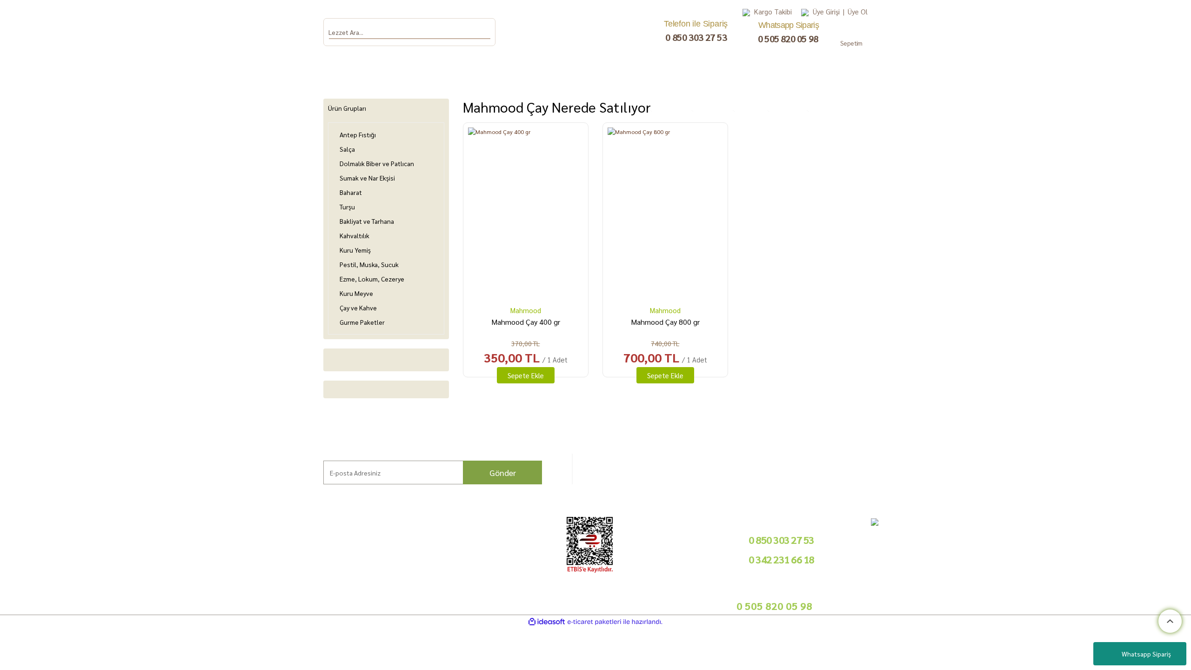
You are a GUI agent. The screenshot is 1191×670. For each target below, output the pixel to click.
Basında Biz (457, 570)
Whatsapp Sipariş (1146, 654)
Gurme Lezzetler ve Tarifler (228, 537)
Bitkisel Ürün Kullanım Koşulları (232, 570)
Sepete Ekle (526, 375)
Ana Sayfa (78, 537)
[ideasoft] (546, 621)
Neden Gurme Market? (221, 580)
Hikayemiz (79, 559)
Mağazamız (81, 580)
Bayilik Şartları (461, 537)
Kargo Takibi (773, 11)
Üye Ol (858, 11)
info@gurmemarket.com (473, 594)
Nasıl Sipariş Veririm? (218, 559)
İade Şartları (333, 559)
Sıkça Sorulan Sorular (218, 548)
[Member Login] (805, 11)
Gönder (502, 472)
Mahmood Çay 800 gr (665, 322)
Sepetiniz (328, 592)
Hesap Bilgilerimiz (340, 537)
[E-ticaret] (594, 621)
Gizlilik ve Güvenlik (341, 570)
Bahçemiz (79, 570)
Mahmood (525, 310)
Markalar (77, 548)
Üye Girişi (826, 11)
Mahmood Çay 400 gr (525, 322)
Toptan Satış (457, 559)
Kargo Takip (81, 602)
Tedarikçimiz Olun (465, 548)
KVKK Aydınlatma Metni (347, 580)
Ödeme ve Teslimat (341, 548)
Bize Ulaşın (80, 592)
